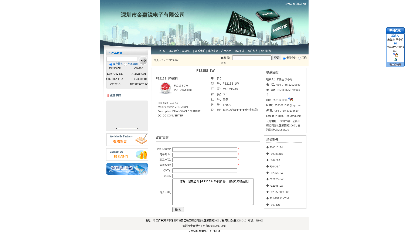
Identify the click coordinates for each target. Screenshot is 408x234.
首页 (156, 60)
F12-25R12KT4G (279, 192)
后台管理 (215, 231)
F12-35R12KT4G (279, 198)
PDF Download (183, 89)
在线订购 (266, 51)
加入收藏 (301, 4)
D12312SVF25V (139, 84)
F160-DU (274, 204)
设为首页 (290, 4)
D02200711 (115, 68)
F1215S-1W (276, 185)
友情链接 (193, 231)
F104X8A (274, 166)
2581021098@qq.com (288, 116)
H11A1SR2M (139, 73)
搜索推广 (204, 231)
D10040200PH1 (138, 79)
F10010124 (276, 147)
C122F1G (115, 84)
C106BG (138, 68)
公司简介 (174, 51)
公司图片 (187, 51)
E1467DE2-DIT (115, 73)
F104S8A (274, 160)
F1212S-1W (276, 179)
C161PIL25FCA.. (115, 79)
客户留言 (253, 51)
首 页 (162, 51)
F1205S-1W (276, 173)
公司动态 (239, 51)
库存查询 (213, 51)
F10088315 (276, 153)
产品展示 (226, 51)
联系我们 (200, 51)
